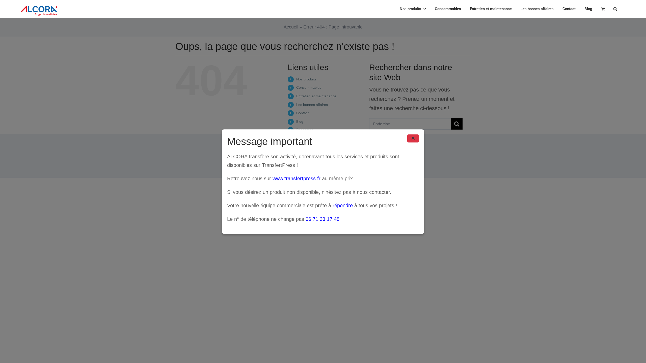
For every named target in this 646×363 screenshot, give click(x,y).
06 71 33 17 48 (322, 219)
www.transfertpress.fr (296, 178)
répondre (343, 205)
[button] (615, 9)
